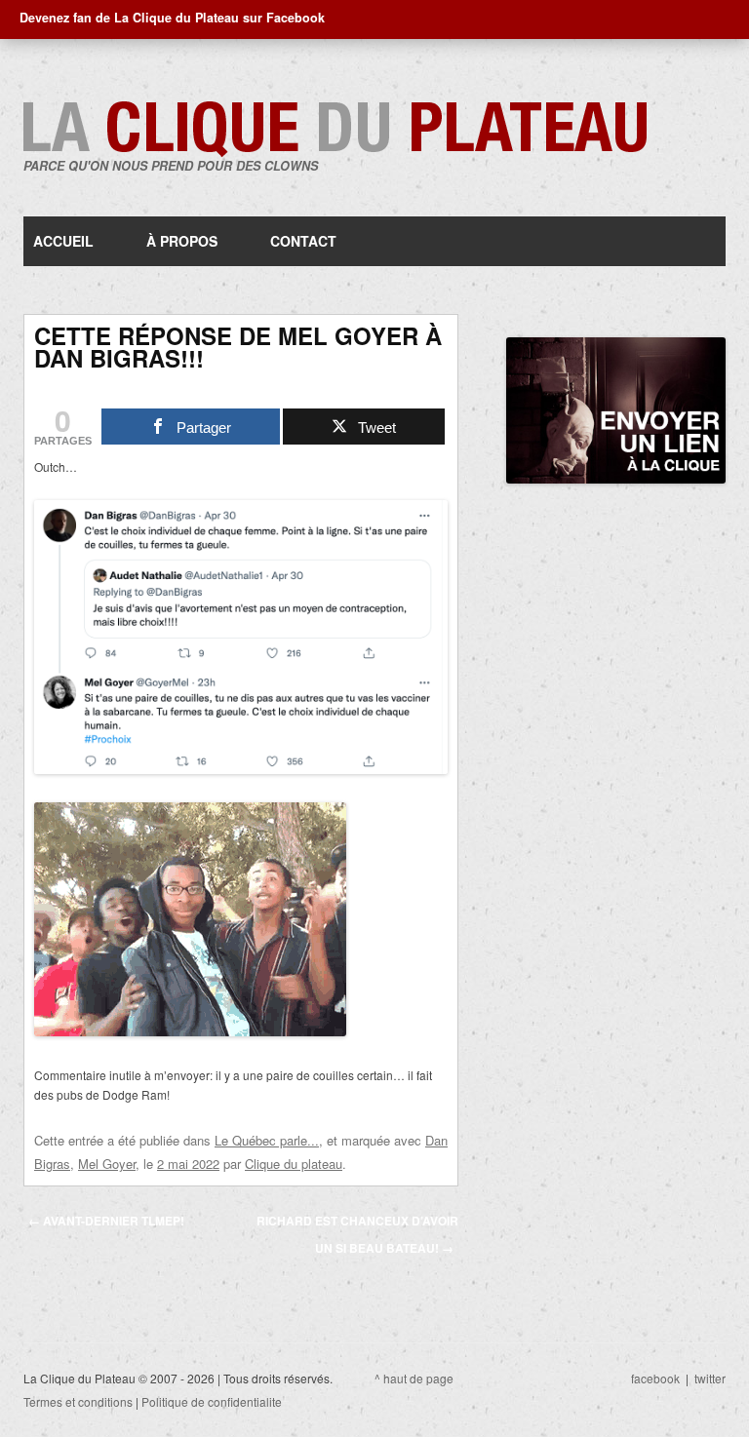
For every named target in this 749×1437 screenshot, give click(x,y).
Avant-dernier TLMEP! (106, 1220)
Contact (303, 241)
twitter (710, 1378)
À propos (181, 241)
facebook (655, 1378)
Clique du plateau (293, 1163)
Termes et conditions (78, 1401)
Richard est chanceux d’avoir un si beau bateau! (357, 1234)
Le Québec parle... (267, 1140)
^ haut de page (413, 1378)
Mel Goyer (107, 1163)
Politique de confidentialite (211, 1401)
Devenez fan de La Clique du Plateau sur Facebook (172, 17)
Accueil (63, 241)
